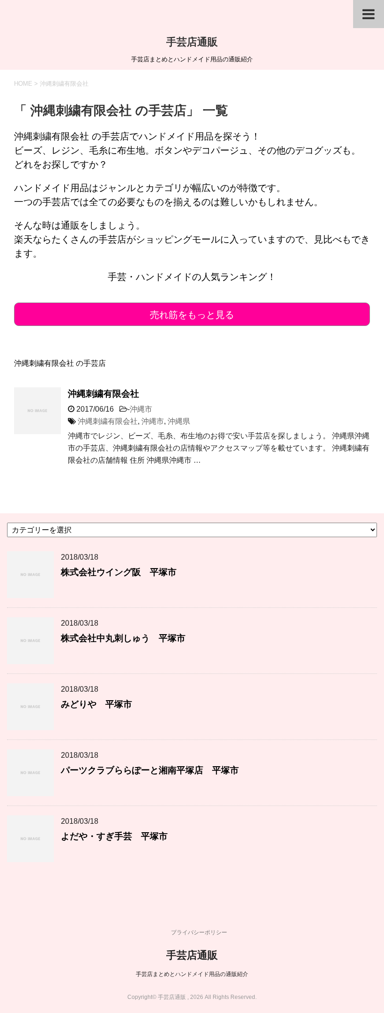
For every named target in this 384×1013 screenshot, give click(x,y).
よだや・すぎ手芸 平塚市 (114, 836)
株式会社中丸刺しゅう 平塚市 (123, 638)
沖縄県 (179, 421)
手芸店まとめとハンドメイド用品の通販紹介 (192, 974)
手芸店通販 (192, 42)
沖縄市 (141, 409)
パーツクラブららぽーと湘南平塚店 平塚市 (150, 770)
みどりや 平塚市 (96, 704)
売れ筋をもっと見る (192, 315)
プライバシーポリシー (199, 932)
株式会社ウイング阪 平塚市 (119, 572)
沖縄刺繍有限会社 (103, 394)
